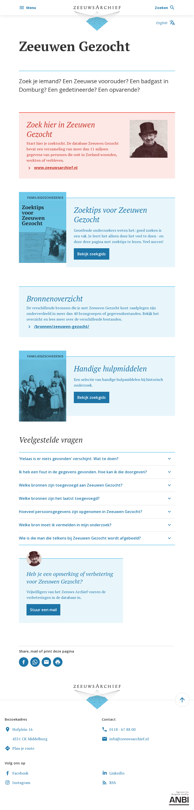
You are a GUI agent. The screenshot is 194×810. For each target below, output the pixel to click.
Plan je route (23, 748)
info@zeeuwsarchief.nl (129, 738)
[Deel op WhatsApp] (35, 662)
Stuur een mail (43, 609)
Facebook (20, 773)
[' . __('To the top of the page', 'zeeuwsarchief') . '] (182, 700)
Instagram (21, 782)
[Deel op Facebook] (23, 662)
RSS (112, 782)
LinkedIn (116, 773)
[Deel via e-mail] (46, 662)
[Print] (57, 662)
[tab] (97, 458)
